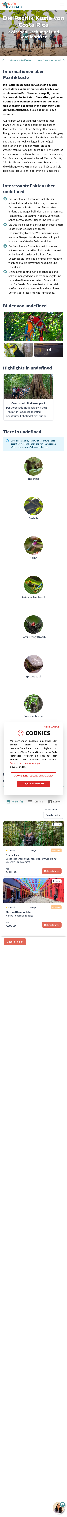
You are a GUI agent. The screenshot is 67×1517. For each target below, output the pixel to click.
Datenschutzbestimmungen (25, 763)
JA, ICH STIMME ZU (33, 783)
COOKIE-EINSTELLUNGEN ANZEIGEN (33, 775)
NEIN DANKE (51, 726)
